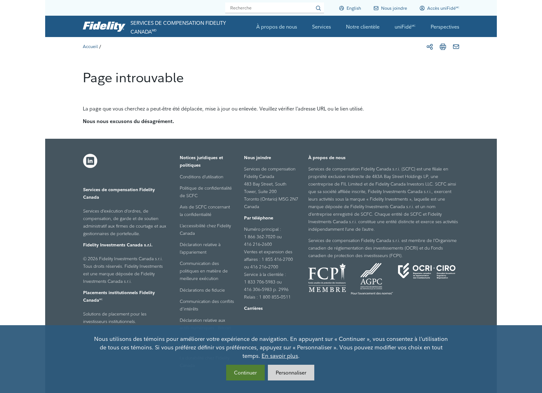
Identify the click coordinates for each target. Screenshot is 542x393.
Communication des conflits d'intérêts (207, 305)
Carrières (253, 308)
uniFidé (405, 27)
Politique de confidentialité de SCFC (206, 191)
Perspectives (445, 27)
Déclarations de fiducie (202, 290)
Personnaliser (291, 372)
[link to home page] (104, 26)
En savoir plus (280, 355)
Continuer (245, 372)
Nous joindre (257, 157)
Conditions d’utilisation (201, 177)
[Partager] (430, 47)
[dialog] (271, 359)
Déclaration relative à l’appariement (200, 248)
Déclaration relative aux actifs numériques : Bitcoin (205, 324)
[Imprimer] (443, 47)
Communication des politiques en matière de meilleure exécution (204, 271)
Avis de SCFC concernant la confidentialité (205, 210)
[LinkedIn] (90, 161)
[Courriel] (456, 47)
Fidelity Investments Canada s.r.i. (117, 245)
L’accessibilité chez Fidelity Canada (205, 229)
